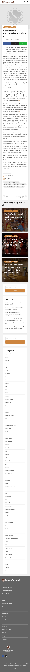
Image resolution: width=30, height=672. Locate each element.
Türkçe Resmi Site (7, 587)
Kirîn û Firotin (8, 473)
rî (5, 525)
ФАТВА (4, 610)
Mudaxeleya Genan (10, 486)
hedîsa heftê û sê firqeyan (19, 184)
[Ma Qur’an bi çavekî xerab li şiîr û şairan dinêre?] (15, 219)
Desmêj (7, 383)
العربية (4, 600)
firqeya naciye (15, 182)
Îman (14, 27)
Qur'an (7, 515)
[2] (20, 111)
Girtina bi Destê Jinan (10, 425)
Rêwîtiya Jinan (9, 522)
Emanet (7, 396)
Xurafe (7, 561)
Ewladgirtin (8, 402)
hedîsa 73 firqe (7, 184)
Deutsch (4, 606)
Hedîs (6, 431)
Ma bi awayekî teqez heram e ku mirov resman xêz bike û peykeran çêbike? (14, 314)
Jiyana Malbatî (9, 464)
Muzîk (7, 490)
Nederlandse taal (6, 629)
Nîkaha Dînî (8, 496)
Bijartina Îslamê (9, 354)
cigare (7, 367)
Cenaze (7, 360)
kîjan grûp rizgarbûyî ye (9, 186)
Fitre (6, 419)
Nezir (6, 493)
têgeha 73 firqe (20, 186)
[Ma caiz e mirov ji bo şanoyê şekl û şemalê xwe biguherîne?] (15, 245)
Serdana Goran (9, 532)
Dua (6, 389)
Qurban (7, 519)
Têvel (6, 545)
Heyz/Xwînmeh (9, 448)
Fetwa (7, 412)
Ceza (6, 363)
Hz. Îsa (7, 454)
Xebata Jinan (8, 554)
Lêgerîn (15, 290)
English (4, 597)
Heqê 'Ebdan (8, 438)
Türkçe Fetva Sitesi (7, 590)
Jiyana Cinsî (8, 461)
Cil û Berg (7, 373)
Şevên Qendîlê (9, 535)
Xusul (6, 564)
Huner (15, 211)
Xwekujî (7, 567)
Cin (6, 376)
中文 (3, 623)
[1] (19, 100)
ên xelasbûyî (7, 182)
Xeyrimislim (8, 558)
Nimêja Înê (8, 503)
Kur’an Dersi (5, 593)
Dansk (4, 632)
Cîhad (6, 370)
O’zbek (4, 616)
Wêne (6, 551)
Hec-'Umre (8, 428)
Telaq (6, 541)
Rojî (6, 528)
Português (5, 613)
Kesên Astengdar (9, 470)
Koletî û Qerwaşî (9, 477)
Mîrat (6, 483)
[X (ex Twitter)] (6, 656)
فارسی (4, 619)
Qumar (7, 512)
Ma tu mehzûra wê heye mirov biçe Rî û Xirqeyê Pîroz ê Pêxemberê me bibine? (14, 328)
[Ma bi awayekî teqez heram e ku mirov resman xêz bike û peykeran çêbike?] (15, 270)
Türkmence (5, 639)
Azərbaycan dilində (7, 603)
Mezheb (7, 480)
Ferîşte (7, 409)
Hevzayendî (8, 441)
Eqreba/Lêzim (9, 399)
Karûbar (7, 467)
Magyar (4, 636)
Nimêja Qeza (8, 506)
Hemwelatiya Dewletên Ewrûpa (13, 435)
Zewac (7, 570)
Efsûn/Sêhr (8, 393)
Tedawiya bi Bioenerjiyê (11, 538)
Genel (6, 422)
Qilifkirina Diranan (10, 509)
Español (4, 626)
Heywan (7, 444)
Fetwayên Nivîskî (7, 27)
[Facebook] (3, 656)
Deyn (6, 386)
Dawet (7, 380)
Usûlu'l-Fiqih (8, 548)
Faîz (6, 405)
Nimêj (6, 499)
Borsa (6, 357)
